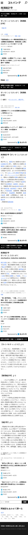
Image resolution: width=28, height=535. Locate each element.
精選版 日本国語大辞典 (7, 85)
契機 (11, 276)
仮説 (17, 186)
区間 (23, 182)
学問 (5, 265)
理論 (21, 173)
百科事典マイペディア (7, 147)
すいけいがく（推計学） (16, 99)
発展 (18, 276)
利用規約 (3, 525)
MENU (2, 3)
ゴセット (10, 173)
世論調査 (12, 193)
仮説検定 (13, 188)
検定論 (7, 188)
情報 (16, 36)
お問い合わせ (22, 525)
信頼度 (15, 184)
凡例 (19, 36)
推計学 (4, 28)
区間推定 (9, 184)
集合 (3, 267)
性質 (24, 168)
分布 (3, 276)
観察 (10, 162)
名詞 (7, 80)
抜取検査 (10, 202)
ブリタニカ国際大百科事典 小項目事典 (11, 245)
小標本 (17, 173)
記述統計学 (4, 164)
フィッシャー (12, 175)
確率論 (21, 269)
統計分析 (3, 262)
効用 (3, 195)
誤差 (5, 282)
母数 (16, 177)
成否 (21, 186)
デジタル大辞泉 (5, 13)
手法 (7, 273)
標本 (14, 166)
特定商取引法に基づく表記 (12, 525)
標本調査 (9, 191)
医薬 (24, 193)
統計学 (3, 199)
